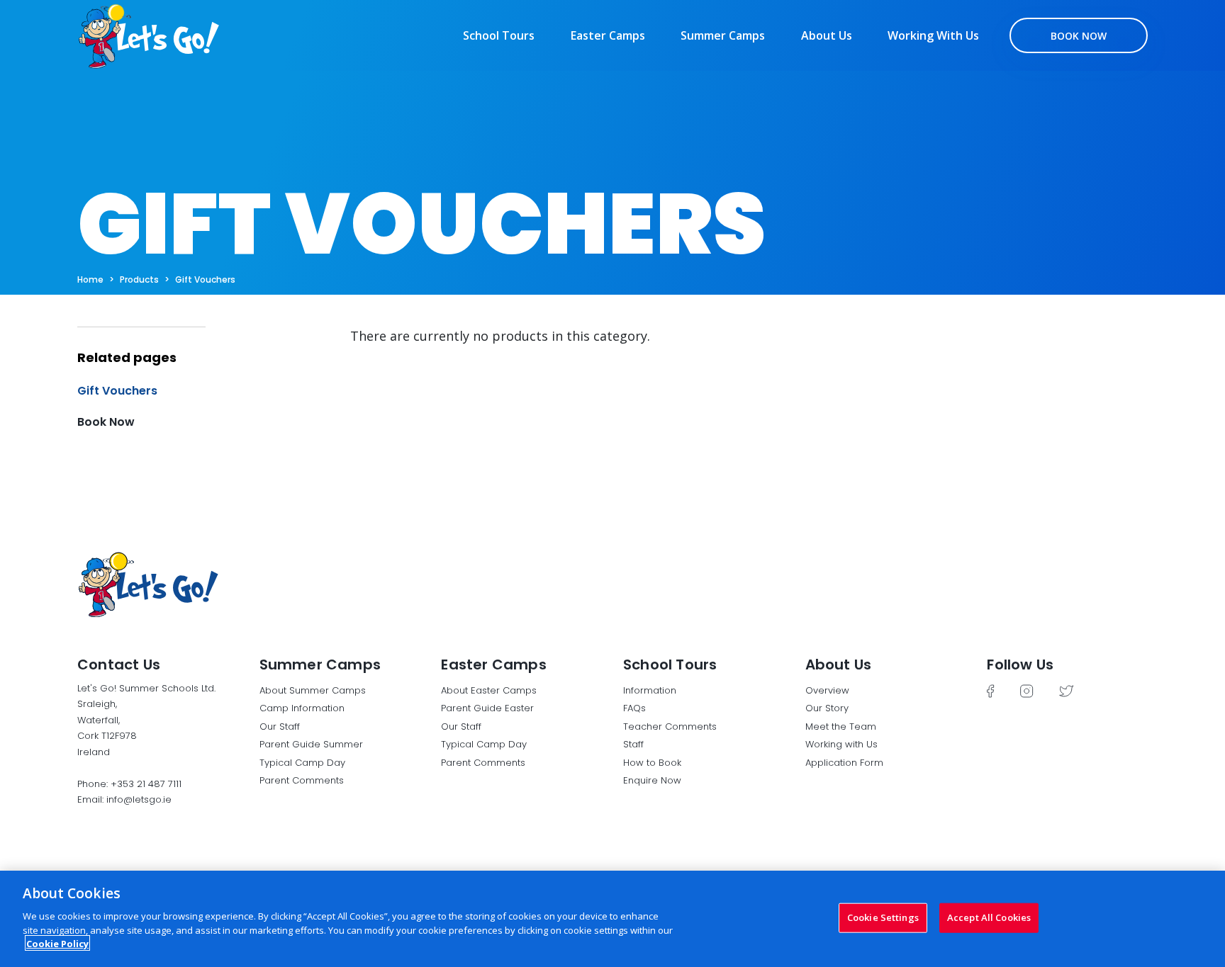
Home (90, 279)
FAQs (634, 708)
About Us (826, 35)
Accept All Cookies (989, 916)
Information (649, 690)
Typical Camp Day (302, 762)
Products (139, 279)
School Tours (499, 35)
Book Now (1079, 36)
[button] (203, 347)
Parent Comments (301, 780)
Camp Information (302, 708)
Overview (827, 690)
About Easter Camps (489, 690)
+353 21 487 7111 (146, 784)
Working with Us (933, 35)
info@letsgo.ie (139, 799)
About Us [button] (838, 664)
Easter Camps (608, 35)
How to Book (652, 762)
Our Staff (279, 726)
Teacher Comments (670, 726)
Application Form (844, 762)
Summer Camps (723, 35)
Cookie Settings (883, 916)
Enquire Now (652, 780)
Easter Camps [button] (493, 664)
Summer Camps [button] (320, 664)
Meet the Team (840, 726)
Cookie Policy (57, 943)
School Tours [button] (670, 664)
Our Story (827, 708)
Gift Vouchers (205, 279)
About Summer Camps (312, 690)
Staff (633, 744)
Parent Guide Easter (487, 708)
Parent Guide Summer (311, 744)
